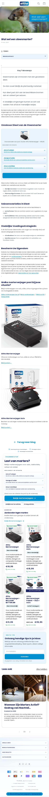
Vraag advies (5, 297)
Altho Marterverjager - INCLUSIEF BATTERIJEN (13, 599)
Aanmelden (24, 657)
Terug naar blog (26, 442)
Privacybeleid (31, 783)
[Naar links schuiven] (19, 731)
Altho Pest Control (27, 781)
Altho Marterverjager (12, 546)
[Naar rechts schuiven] (29, 731)
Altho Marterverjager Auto (32, 547)
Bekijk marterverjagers (27, 294)
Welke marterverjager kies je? (10, 294)
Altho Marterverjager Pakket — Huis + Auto (32, 599)
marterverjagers (17, 256)
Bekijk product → (6, 363)
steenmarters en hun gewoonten (28, 273)
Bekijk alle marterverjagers (13, 521)
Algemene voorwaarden (17, 786)
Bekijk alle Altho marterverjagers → (12, 430)
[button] (3, 3)
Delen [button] (6, 51)
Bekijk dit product (23, 175)
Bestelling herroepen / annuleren (25, 794)
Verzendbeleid (32, 786)
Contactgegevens (18, 789)
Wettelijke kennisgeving (32, 789)
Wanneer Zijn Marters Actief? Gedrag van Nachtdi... (21, 706)
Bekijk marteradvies (13, 504)
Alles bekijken (41, 669)
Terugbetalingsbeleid (18, 783)
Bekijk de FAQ (40, 294)
